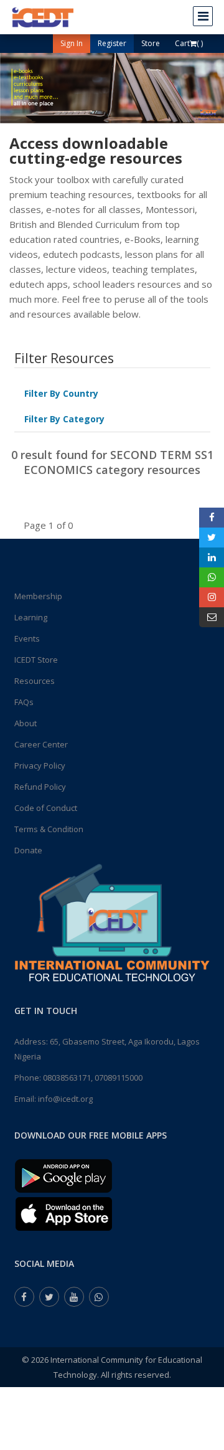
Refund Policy (40, 786)
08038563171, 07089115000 (92, 1077)
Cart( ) (189, 43)
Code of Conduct (45, 807)
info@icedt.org (65, 1098)
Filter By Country (61, 393)
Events (27, 638)
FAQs (24, 702)
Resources (34, 680)
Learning (30, 617)
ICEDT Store (36, 659)
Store (150, 43)
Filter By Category (64, 419)
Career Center (41, 744)
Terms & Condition (48, 829)
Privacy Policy (39, 765)
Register (112, 43)
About (25, 723)
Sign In (71, 43)
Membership (38, 596)
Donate (28, 850)
